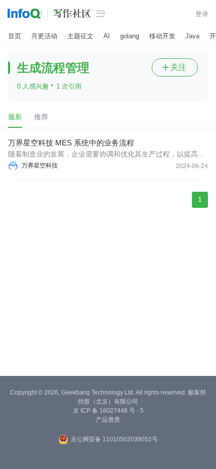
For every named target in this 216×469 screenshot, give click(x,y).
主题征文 (80, 36)
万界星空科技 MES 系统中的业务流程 (71, 142)
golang (129, 36)
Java (192, 36)
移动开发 (162, 36)
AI (106, 36)
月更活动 (44, 36)
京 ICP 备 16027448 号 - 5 (108, 410)
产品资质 (108, 419)
